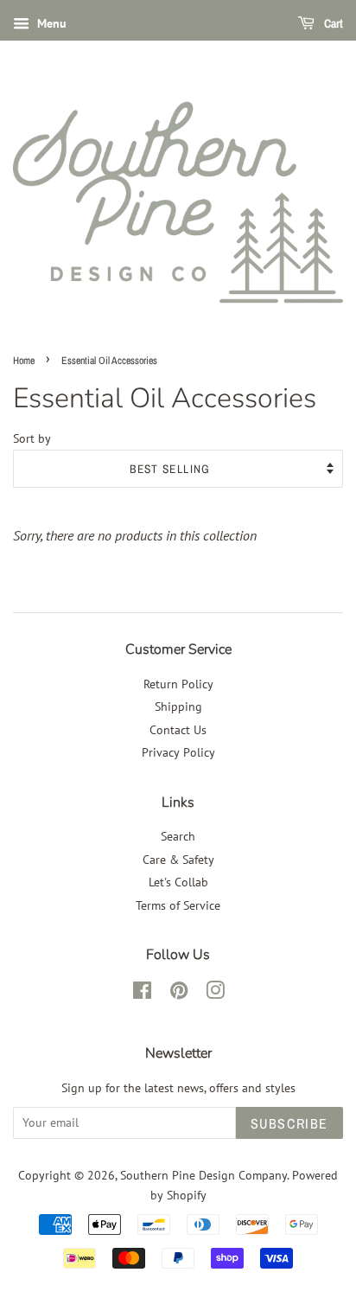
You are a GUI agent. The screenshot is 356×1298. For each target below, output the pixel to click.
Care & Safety (178, 859)
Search (178, 836)
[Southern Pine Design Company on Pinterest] (178, 993)
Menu (50, 23)
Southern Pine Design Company (203, 1175)
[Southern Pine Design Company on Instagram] (215, 993)
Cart (332, 23)
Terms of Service (178, 905)
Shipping (178, 706)
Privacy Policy (178, 752)
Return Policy (178, 684)
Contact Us (178, 730)
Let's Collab (178, 882)
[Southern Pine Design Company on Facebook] (142, 993)
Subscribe (289, 1123)
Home (24, 361)
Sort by (32, 438)
